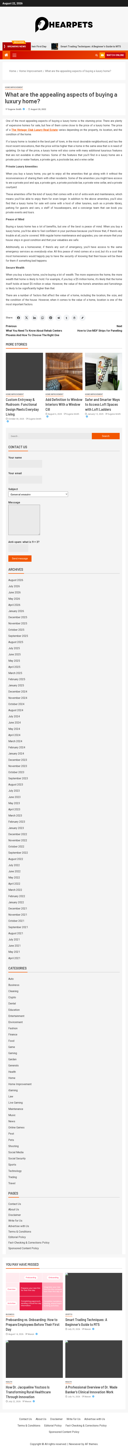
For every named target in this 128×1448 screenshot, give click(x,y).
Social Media (16, 1152)
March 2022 (15, 889)
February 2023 (16, 821)
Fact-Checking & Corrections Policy (29, 1242)
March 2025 (15, 673)
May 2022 (14, 877)
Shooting (13, 1146)
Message (14, 502)
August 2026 (15, 580)
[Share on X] (26, 318)
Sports (12, 1164)
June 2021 (14, 945)
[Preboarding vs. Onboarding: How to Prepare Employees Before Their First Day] (34, 1291)
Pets (11, 1140)
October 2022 (16, 846)
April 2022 (14, 883)
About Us (13, 1209)
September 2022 (18, 852)
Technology (15, 1171)
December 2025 (17, 617)
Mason (31, 1334)
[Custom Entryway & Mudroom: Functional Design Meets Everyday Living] (24, 371)
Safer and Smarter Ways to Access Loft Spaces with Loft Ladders (102, 404)
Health (12, 1071)
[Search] (96, 55)
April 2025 (14, 667)
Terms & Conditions (19, 1231)
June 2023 (14, 797)
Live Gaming (15, 1102)
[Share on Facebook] (18, 318)
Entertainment (16, 1016)
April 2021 (14, 958)
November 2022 (17, 840)
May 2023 (14, 803)
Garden (12, 1059)
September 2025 (18, 636)
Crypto (12, 997)
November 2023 (17, 766)
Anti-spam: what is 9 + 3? (24, 542)
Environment (15, 1022)
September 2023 (18, 778)
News (11, 1121)
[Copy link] (82, 318)
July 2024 (14, 716)
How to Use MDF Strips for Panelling (99, 328)
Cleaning (13, 991)
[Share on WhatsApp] (42, 318)
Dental (12, 1003)
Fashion (13, 1028)
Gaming (12, 1053)
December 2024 (17, 691)
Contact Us (14, 1204)
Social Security (17, 1158)
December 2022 (17, 834)
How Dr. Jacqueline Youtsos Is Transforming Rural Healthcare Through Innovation (28, 1392)
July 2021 (14, 939)
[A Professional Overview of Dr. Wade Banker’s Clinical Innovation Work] (93, 1359)
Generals (13, 1065)
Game (11, 1047)
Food (11, 1040)
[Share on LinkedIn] (34, 318)
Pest (11, 1133)
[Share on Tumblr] (66, 318)
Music (12, 1115)
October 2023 (16, 772)
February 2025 (16, 679)
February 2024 (16, 747)
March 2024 (15, 741)
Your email (15, 473)
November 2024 (17, 698)
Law (10, 1096)
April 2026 (14, 605)
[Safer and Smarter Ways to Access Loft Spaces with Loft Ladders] (103, 371)
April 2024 (14, 735)
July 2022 (14, 865)
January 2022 (16, 902)
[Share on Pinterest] (50, 318)
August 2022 (15, 859)
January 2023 (16, 828)
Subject (13, 489)
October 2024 (16, 704)
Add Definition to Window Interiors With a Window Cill (64, 404)
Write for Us (15, 1220)
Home (11, 1078)
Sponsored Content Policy (23, 1248)
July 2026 (14, 586)
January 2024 (16, 753)
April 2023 (14, 809)
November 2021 (17, 914)
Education (14, 1009)
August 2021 (15, 933)
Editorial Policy (17, 1237)
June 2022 (14, 871)
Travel (11, 1183)
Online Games (16, 1127)
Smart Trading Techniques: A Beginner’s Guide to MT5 (73, 46)
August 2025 (15, 642)
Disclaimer (14, 1215)
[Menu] (14, 55)
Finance (12, 1034)
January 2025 (16, 685)
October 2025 (16, 629)
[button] (14, 55)
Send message (20, 558)
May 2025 (14, 660)
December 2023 (17, 759)
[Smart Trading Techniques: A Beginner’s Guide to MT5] (93, 1291)
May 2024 (14, 728)
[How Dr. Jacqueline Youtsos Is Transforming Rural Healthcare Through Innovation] (34, 1359)
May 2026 (14, 598)
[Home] (6, 55)
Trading (12, 1177)
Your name (15, 457)
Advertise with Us (18, 1226)
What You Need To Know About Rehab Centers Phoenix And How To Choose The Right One (34, 331)
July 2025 (14, 648)
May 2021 (14, 951)
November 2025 (17, 623)
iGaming (13, 1090)
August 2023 (15, 784)
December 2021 (17, 908)
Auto (11, 978)
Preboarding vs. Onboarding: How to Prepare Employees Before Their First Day (33, 1324)
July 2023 (14, 790)
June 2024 (14, 722)
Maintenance (15, 1109)
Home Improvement (14, 87)
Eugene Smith (15, 109)
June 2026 (14, 592)
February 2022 (16, 896)
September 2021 (18, 927)
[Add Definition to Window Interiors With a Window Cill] (64, 371)
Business (13, 985)
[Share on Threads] (74, 318)
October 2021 (16, 920)
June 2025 (14, 654)
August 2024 (15, 710)
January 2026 (16, 611)
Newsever (75, 1444)
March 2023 (15, 815)
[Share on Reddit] (58, 318)
